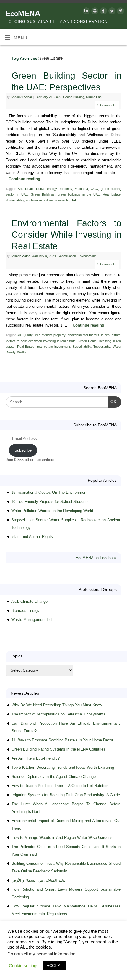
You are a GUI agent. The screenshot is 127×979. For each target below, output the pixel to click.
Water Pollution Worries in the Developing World (52, 510)
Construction (67, 256)
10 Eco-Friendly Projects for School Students (50, 501)
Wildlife (22, 352)
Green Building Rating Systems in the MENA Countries (58, 749)
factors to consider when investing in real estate (41, 341)
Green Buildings (43, 194)
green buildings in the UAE (79, 194)
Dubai (40, 189)
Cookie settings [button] (24, 965)
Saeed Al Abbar (21, 97)
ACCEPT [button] (54, 965)
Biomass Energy (25, 610)
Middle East (94, 97)
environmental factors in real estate (94, 335)
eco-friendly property (50, 335)
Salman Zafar (20, 256)
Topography (101, 346)
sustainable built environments (47, 200)
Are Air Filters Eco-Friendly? (36, 758)
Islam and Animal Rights (32, 536)
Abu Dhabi (25, 189)
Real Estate (112, 194)
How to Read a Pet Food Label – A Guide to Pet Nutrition (60, 785)
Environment (87, 256)
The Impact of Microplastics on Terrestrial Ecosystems (58, 714)
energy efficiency (59, 189)
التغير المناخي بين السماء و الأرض (39, 880)
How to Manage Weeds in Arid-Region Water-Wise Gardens (62, 837)
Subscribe (23, 450)
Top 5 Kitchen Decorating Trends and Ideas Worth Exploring (63, 767)
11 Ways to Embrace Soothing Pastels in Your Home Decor (62, 740)
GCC (94, 189)
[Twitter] (111, 11)
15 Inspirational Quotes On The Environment (49, 492)
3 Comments (106, 105)
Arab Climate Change (29, 601)
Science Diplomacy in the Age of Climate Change (54, 776)
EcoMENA (23, 13)
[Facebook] (102, 11)
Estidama (81, 189)
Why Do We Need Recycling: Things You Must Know (57, 705)
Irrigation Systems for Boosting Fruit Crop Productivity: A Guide (66, 795)
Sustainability (15, 200)
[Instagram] (94, 11)
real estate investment (53, 346)
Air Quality (24, 335)
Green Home (87, 341)
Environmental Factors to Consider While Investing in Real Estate (66, 234)
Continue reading (27, 179)
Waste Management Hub (32, 619)
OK (112, 401)
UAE (74, 200)
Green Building (73, 97)
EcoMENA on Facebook (96, 558)
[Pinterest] (119, 11)
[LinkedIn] (85, 11)
